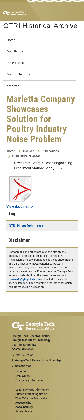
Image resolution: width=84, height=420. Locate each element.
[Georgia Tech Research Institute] (14, 13)
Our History (15, 51)
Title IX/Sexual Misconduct (31, 398)
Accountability (24, 407)
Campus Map (23, 366)
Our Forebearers (18, 74)
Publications (50, 151)
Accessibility (23, 402)
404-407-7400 (24, 354)
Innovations (15, 63)
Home (11, 40)
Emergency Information (29, 380)
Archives (13, 86)
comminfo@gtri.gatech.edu (24, 279)
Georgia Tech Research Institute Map (38, 360)
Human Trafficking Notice (31, 394)
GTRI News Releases (26, 156)
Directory (20, 371)
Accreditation (23, 411)
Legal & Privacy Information (32, 389)
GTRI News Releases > (26, 226)
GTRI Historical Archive (40, 26)
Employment (22, 375)
